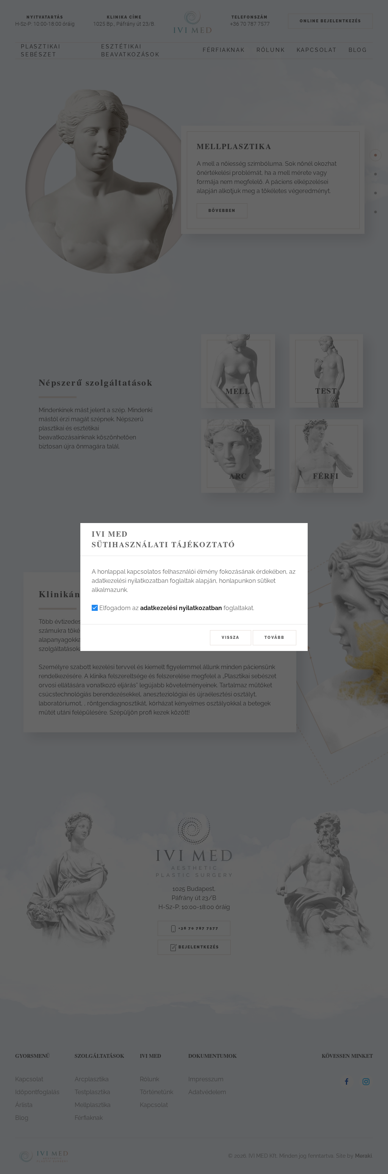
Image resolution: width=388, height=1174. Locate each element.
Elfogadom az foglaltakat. (176, 608)
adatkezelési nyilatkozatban (181, 608)
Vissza (230, 637)
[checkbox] (95, 608)
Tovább (274, 637)
